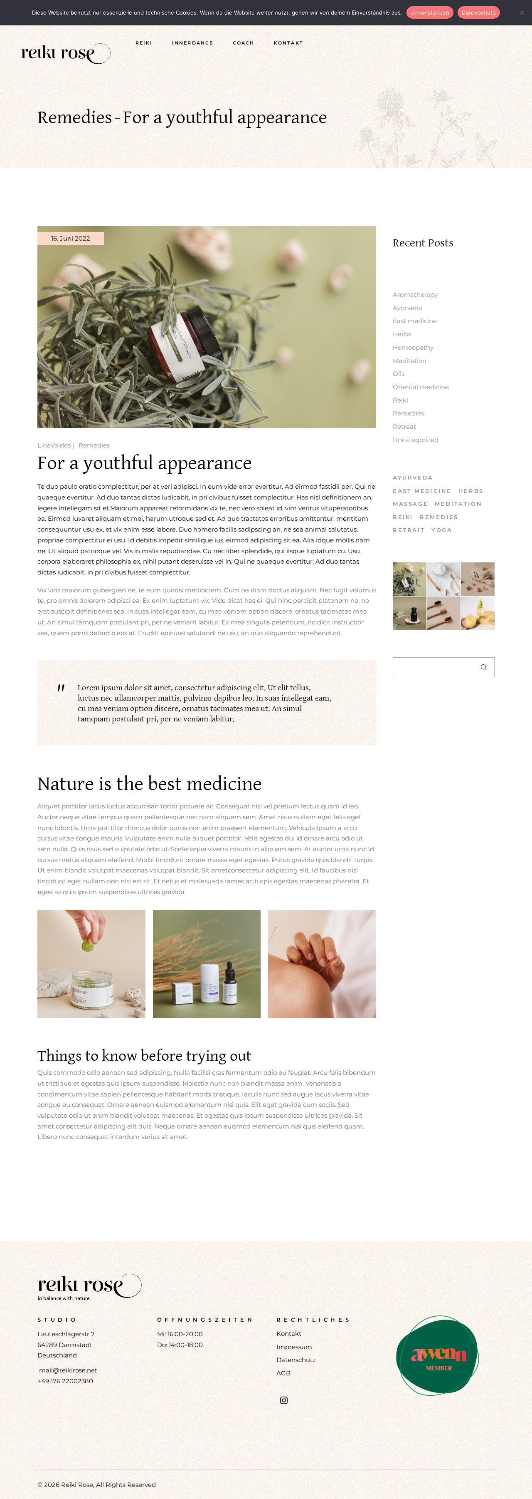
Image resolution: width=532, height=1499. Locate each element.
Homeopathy (413, 347)
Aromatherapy (415, 294)
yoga (441, 530)
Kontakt (288, 1333)
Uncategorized (415, 440)
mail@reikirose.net (68, 1370)
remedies (439, 517)
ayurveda (413, 477)
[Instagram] (283, 1400)
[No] (521, 12)
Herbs (402, 334)
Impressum (294, 1347)
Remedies (74, 118)
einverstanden (430, 12)
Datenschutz (296, 1360)
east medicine (422, 490)
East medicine (415, 321)
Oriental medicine (421, 387)
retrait (409, 530)
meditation (458, 503)
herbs (471, 490)
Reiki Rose (77, 1485)
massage (410, 503)
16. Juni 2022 (70, 238)
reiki (403, 517)
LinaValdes (54, 445)
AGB (283, 1373)
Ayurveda (407, 308)
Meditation (409, 361)
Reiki (400, 400)
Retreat (404, 426)
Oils (398, 374)
